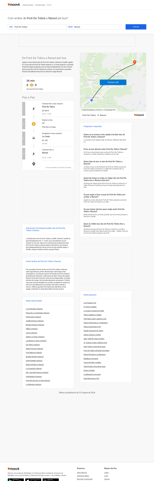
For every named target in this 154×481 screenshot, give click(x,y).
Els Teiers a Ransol (33, 345)
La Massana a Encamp (92, 374)
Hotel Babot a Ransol (34, 377)
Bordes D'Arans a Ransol (35, 325)
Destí (70, 27)
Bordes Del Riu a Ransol (34, 357)
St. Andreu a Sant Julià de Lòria (95, 343)
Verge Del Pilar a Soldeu (92, 363)
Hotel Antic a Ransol (33, 317)
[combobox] (40, 26)
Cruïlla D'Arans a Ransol (34, 321)
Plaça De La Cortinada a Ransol (37, 313)
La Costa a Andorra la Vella (94, 311)
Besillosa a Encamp (91, 359)
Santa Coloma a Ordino (92, 335)
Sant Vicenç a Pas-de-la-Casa (94, 347)
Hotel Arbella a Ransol (34, 361)
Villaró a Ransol (31, 329)
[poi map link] (113, 86)
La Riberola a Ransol (33, 384)
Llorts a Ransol (31, 333)
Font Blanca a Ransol (34, 353)
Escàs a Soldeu (89, 370)
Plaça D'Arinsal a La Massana (95, 355)
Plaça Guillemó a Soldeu (92, 315)
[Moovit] (14, 4)
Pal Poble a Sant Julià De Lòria (95, 319)
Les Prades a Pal (90, 303)
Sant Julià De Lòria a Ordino (94, 339)
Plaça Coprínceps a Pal (92, 327)
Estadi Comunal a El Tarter (93, 331)
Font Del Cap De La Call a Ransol (38, 381)
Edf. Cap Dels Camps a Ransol (37, 372)
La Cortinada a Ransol (34, 309)
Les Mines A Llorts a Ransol (36, 341)
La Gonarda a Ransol (34, 369)
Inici (11, 27)
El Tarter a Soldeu (90, 307)
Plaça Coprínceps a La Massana (96, 323)
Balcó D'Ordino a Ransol (35, 365)
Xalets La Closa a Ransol (35, 337)
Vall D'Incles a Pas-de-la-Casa (94, 366)
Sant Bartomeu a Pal (91, 378)
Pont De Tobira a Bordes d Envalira (96, 351)
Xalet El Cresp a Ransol (34, 349)
